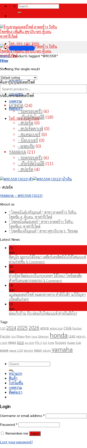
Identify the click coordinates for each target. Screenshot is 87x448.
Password (9, 424)
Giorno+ (43, 336)
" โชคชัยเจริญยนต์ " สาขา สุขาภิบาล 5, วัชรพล (43, 231)
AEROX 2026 (56, 328)
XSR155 (47, 350)
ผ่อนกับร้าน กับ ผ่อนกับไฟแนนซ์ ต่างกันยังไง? (43, 313)
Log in (35, 433)
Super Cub (74, 342)
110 (2, 328)
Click (68, 327)
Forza (34, 336)
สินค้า (13, 378)
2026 (34, 327)
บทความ (15, 101)
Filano (21, 336)
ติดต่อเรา (15, 108)
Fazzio (5, 336)
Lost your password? (16, 442)
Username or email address (22, 415)
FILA (13, 336)
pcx (20, 342)
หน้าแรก (15, 373)
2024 (11, 328)
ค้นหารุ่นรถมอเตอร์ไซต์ (17, 82)
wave (4, 350)
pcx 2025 (29, 342)
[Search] (19, 12)
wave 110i (16, 350)
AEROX (44, 328)
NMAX (12, 342)
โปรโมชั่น (16, 382)
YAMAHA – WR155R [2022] (21, 195)
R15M (51, 342)
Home (5, 55)
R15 (45, 342)
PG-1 (38, 342)
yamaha (62, 349)
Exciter (77, 328)
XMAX (38, 350)
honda (59, 335)
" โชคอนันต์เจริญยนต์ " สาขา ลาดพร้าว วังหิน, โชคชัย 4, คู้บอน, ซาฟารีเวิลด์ (43, 214)
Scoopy (60, 342)
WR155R (28, 350)
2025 (22, 327)
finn (28, 336)
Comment (35, 261)
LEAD (71, 336)
